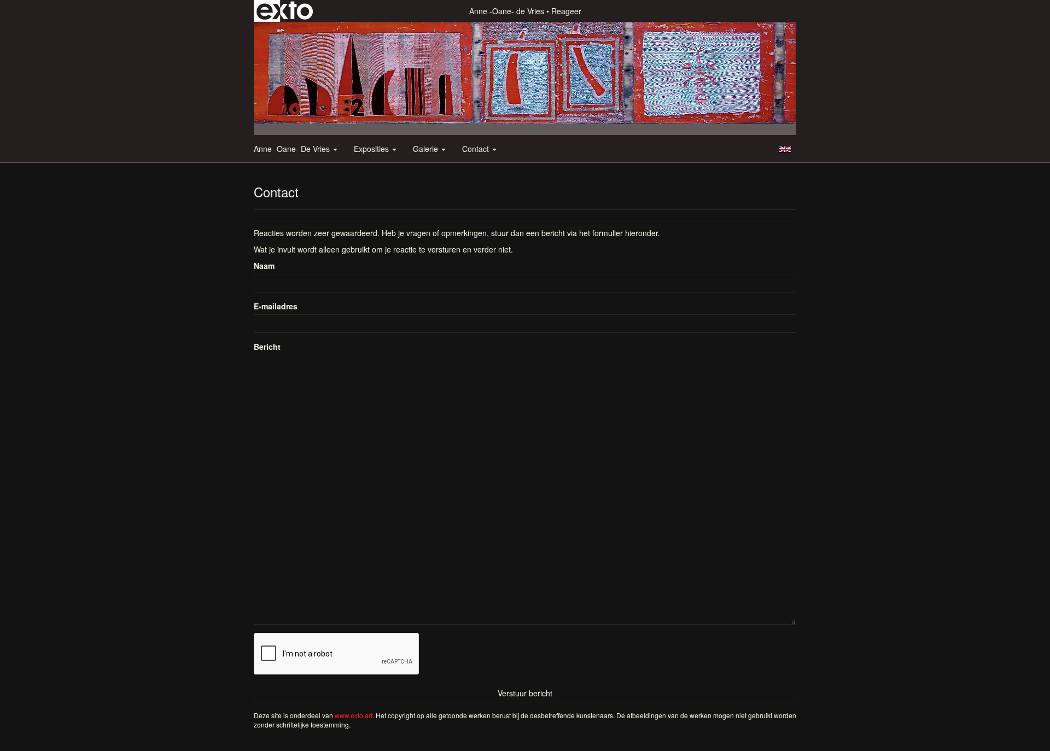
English (785, 149)
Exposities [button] (372, 148)
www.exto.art (353, 715)
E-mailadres (276, 306)
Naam (264, 265)
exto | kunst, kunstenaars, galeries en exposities (285, 11)
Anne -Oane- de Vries (506, 10)
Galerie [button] (426, 148)
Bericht (267, 346)
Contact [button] (476, 148)
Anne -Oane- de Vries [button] (293, 148)
